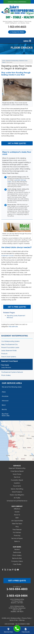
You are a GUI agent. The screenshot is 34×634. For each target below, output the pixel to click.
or (17, 32)
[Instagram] (8, 570)
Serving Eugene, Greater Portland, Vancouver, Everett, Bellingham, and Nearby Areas (17, 22)
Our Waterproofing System (10, 341)
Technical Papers (17, 538)
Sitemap (22, 620)
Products (4, 353)
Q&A (17, 518)
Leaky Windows (6, 367)
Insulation (17, 483)
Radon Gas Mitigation (17, 495)
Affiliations (17, 509)
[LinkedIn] (10, 570)
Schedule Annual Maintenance (17, 2)
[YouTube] (18, 570)
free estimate (13, 326)
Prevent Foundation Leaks (10, 347)
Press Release (17, 529)
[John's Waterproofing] (17, 628)
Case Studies (17, 564)
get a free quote (17, 581)
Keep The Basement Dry (9, 344)
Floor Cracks (5, 365)
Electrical (17, 477)
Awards (17, 512)
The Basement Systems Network (12, 372)
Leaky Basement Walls (9, 350)
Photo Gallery (6, 375)
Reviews (17, 549)
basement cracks (7, 255)
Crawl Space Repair (17, 471)
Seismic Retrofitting (17, 489)
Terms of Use (14, 620)
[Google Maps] (15, 570)
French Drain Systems (8, 356)
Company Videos (17, 561)
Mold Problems (17, 492)
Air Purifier (17, 498)
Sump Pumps (17, 474)
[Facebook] (3, 570)
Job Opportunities (17, 521)
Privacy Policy (26, 618)
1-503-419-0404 (17, 595)
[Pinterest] (13, 570)
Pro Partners (17, 532)
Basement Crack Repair (9, 361)
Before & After (17, 558)
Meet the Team (17, 524)
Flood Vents (17, 486)
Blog (17, 527)
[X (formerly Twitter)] (5, 570)
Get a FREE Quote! (17, 143)
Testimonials (17, 552)
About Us (17, 515)
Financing (17, 535)
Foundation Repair (17, 480)
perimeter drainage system (16, 180)
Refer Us (17, 541)
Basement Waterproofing (14, 336)
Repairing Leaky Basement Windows (16, 316)
